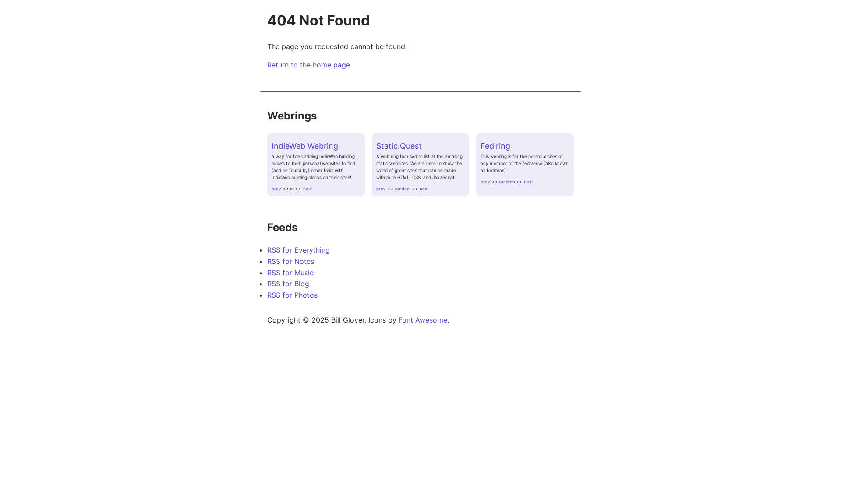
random (403, 188)
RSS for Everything (298, 250)
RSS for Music (290, 272)
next (307, 188)
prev (276, 188)
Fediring (495, 146)
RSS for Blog (288, 283)
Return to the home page (308, 64)
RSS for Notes (290, 261)
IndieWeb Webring (305, 146)
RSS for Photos (292, 295)
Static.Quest (399, 146)
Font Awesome (423, 320)
